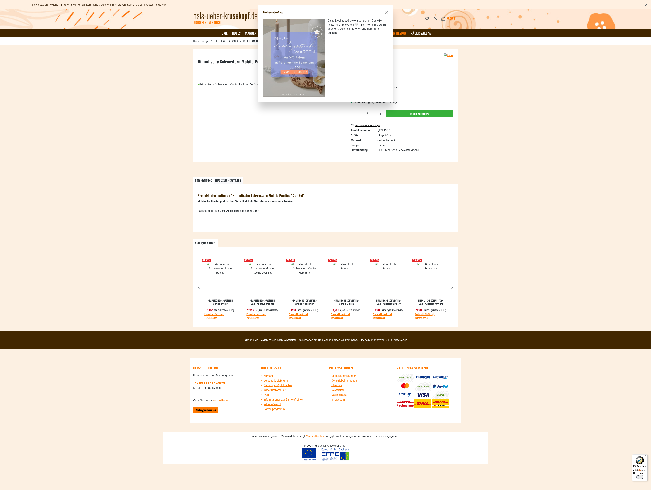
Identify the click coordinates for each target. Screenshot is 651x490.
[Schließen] (386, 12)
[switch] (639, 477)
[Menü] (646, 456)
